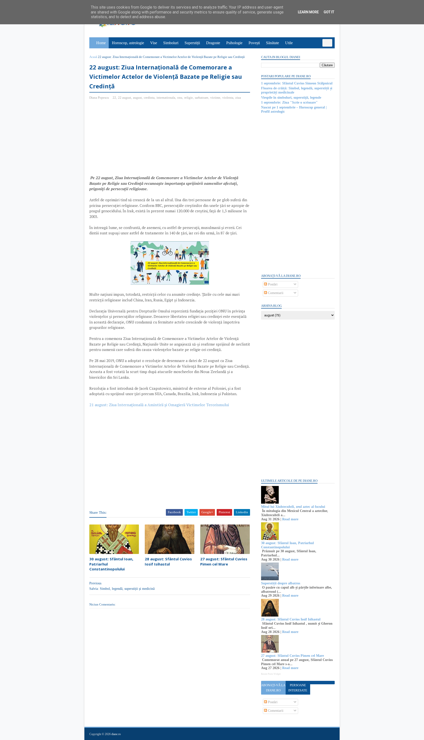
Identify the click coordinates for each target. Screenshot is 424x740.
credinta (149, 97)
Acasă (93, 57)
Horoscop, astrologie (128, 43)
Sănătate (272, 43)
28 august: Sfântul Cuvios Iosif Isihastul (168, 561)
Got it (329, 12)
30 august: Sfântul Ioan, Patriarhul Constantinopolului (111, 563)
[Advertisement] (130, 139)
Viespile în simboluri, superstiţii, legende (291, 97)
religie (188, 97)
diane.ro (116, 734)
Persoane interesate (297, 687)
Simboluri (170, 43)
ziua (238, 97)
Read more (290, 519)
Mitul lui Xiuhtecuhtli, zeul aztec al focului (293, 507)
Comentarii (275, 293)
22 (114, 97)
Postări (272, 284)
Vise (153, 43)
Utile (289, 43)
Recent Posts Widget (271, 674)
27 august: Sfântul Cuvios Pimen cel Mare (223, 561)
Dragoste (213, 43)
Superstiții (192, 43)
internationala (166, 97)
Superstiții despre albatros (280, 583)
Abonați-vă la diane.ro (273, 687)
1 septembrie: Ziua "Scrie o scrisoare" (289, 102)
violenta (227, 97)
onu (179, 97)
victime (215, 97)
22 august (124, 97)
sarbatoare (201, 97)
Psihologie (234, 43)
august (137, 97)
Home (101, 43)
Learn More (308, 12)
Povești (254, 43)
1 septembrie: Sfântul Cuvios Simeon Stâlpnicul (296, 83)
